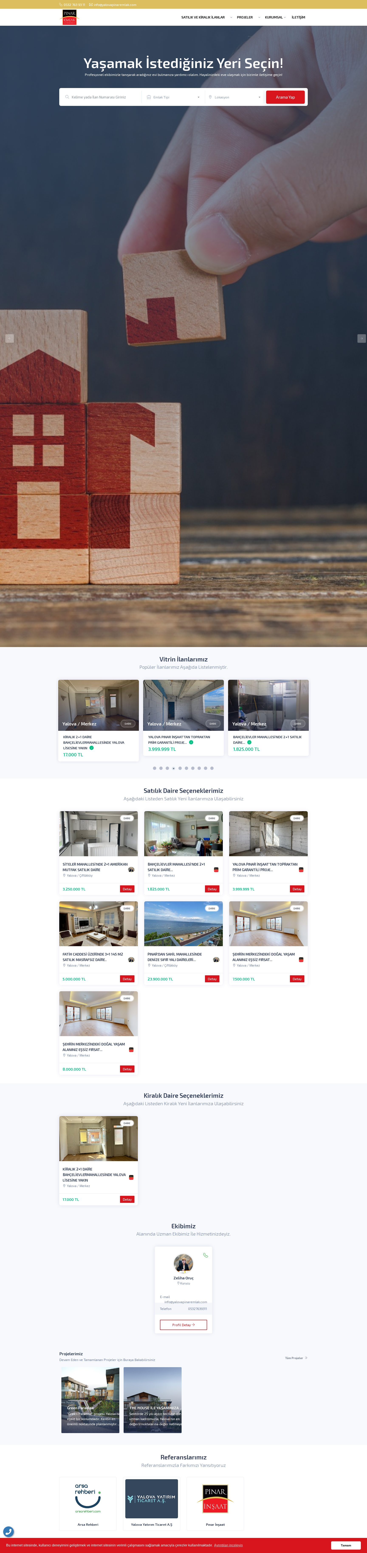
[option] (183, 336)
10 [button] (212, 769)
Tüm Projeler (294, 1358)
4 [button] (174, 769)
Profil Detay (181, 1325)
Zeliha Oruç (184, 1278)
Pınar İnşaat (215, 1524)
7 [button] (193, 769)
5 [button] (180, 769)
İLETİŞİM (298, 17)
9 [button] (206, 769)
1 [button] (155, 769)
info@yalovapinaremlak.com (115, 5)
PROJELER (245, 17)
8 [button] (199, 769)
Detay (127, 889)
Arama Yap (285, 97)
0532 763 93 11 (74, 5)
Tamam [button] (346, 1545)
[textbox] (178, 97)
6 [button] (187, 769)
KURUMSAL (274, 17)
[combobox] (178, 96)
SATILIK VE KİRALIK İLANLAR (203, 17)
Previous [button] (7, 336)
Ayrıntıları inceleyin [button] (228, 1545)
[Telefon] (8, 1531)
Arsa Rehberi (88, 1524)
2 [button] (161, 769)
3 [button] (167, 769)
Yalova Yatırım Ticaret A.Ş (151, 1524)
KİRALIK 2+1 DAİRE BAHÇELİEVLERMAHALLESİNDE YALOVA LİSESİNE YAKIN (94, 1174)
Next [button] (359, 336)
